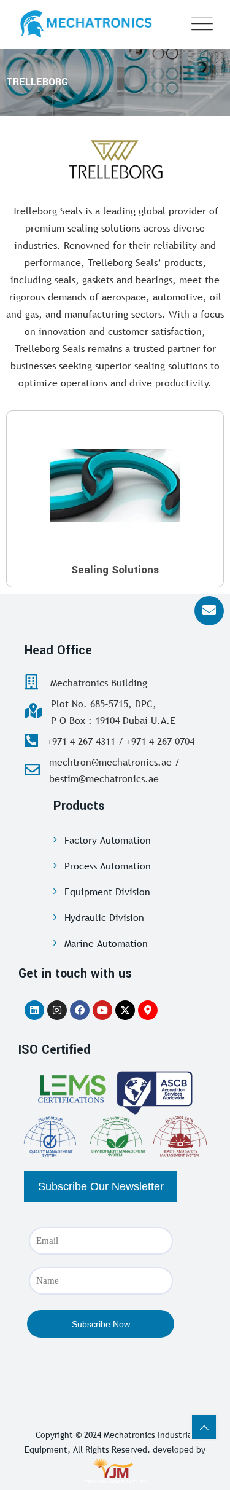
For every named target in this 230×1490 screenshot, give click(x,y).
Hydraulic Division (104, 917)
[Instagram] (57, 1010)
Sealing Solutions (115, 570)
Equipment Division (107, 891)
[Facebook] (80, 1010)
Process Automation (107, 865)
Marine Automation (106, 943)
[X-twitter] (125, 1010)
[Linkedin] (34, 1010)
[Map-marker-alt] (148, 1010)
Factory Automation (107, 840)
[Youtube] (102, 1010)
